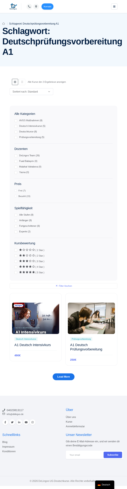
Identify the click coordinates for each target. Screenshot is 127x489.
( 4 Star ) (39, 267)
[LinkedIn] (19, 422)
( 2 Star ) (39, 255)
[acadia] (13, 6)
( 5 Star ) (39, 272)
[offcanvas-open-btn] (114, 6)
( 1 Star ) (39, 250)
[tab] (15, 82)
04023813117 (15, 410)
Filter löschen (65, 286)
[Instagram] (32, 422)
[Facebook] (5, 422)
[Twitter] (12, 422)
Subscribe (112, 454)
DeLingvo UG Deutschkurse (53, 481)
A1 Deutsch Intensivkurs (32, 345)
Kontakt (47, 6)
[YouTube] (26, 422)
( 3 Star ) (39, 261)
